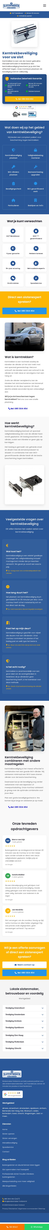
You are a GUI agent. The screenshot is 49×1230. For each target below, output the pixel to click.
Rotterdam (6, 1113)
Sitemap (42, 1209)
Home (4, 1129)
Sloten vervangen (9, 1138)
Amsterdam (24, 1108)
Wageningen (30, 1113)
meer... (5, 1116)
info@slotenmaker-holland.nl (15, 1201)
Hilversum (28, 1111)
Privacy (5, 1209)
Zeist (38, 1113)
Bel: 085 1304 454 (25, 99)
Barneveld (6, 1111)
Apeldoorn (34, 1108)
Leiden (35, 1111)
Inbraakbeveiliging (9, 1143)
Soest (14, 1113)
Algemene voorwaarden (28, 1209)
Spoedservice (8, 1147)
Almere (5, 1108)
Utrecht (21, 1113)
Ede (21, 1111)
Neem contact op (25, 964)
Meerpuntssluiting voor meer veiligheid (18, 1181)
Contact (5, 1151)
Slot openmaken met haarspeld (15, 1169)
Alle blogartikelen (9, 1186)
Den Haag (15, 1111)
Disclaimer (13, 1209)
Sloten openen (8, 1134)
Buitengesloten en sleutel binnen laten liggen (21, 1165)
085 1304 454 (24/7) (12, 1199)
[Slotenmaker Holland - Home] (11, 5)
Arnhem (43, 1108)
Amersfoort (14, 1108)
